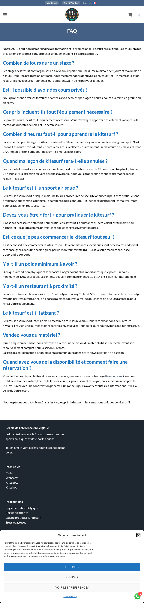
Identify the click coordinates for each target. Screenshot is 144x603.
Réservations (113, 376)
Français (87, 2)
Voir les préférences (72, 587)
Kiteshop (11, 487)
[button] (138, 535)
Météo (10, 473)
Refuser (72, 577)
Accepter (72, 567)
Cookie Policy (70, 596)
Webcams (12, 478)
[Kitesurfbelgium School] (72, 14)
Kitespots (12, 482)
